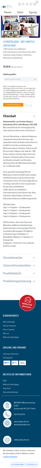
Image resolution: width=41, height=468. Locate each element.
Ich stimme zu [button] (31, 464)
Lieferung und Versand (10, 354)
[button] (13, 105)
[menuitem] (8, 12)
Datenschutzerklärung (10, 392)
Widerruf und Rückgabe (11, 337)
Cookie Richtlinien (10, 457)
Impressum (7, 388)
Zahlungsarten (8, 357)
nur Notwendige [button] (17, 464)
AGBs (5, 380)
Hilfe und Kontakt (9, 322)
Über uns (6, 333)
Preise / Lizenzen (8, 329)
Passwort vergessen (9, 325)
